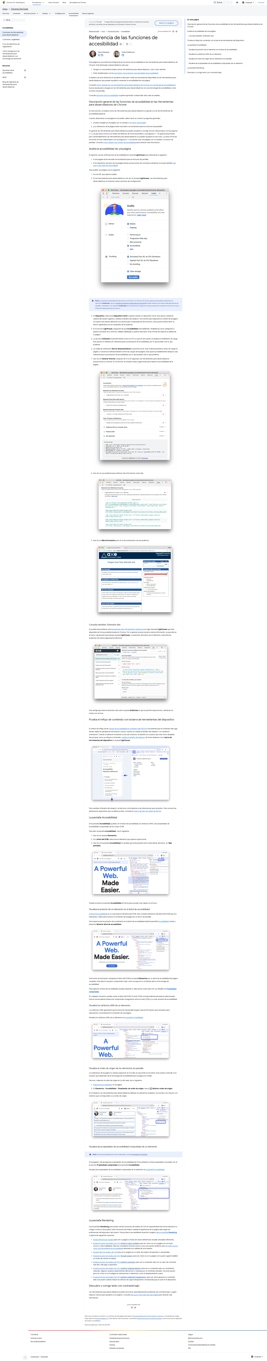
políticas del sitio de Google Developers (149, 1318)
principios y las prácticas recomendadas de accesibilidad (136, 73)
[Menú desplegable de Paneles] (50, 13)
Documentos (36, 2)
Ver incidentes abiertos (38, 1341)
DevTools (6, 13)
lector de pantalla (138, 123)
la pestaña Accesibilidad (134, 1018)
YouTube (191, 1341)
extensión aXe (118, 629)
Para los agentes (88, 13)
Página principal (94, 31)
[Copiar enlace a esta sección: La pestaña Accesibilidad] (119, 817)
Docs (5, 9)
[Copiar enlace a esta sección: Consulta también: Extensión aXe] (122, 625)
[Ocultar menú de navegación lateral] (25, 1357)
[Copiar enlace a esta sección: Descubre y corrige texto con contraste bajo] (141, 1286)
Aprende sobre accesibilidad (107, 95)
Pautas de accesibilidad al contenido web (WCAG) (128, 729)
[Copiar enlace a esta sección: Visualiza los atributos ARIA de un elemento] (132, 1005)
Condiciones (35, 1356)
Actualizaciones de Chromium (119, 1338)
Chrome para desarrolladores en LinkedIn (201, 1345)
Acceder (261, 2)
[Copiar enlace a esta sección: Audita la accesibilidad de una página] (133, 149)
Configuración (60, 13)
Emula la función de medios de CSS (116, 1243)
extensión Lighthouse (135, 629)
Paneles (45, 13)
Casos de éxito (53, 2)
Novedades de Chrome (78, 2)
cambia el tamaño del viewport (133, 737)
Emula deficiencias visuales (103, 1240)
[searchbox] (14, 20)
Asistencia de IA (30, 13)
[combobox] (223, 2)
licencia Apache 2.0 (102, 1318)
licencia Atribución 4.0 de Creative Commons (148, 1316)
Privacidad (44, 1356)
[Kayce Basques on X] (99, 56)
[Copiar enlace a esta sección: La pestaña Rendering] (116, 1220)
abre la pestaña (166, 1232)
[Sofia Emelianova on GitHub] (123, 56)
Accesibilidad (73, 13)
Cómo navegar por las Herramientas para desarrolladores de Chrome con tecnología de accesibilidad (135, 85)
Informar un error (36, 1338)
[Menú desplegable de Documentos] (43, 2)
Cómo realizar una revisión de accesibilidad (119, 143)
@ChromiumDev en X (195, 1338)
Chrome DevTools (19, 9)
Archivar (112, 1345)
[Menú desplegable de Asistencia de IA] (38, 13)
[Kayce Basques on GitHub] (102, 56)
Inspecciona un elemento (102, 1085)
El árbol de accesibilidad (98, 914)
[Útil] (173, 31)
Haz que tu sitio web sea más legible (144, 1295)
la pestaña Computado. (140, 1154)
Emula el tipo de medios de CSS (105, 1252)
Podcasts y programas (116, 1348)
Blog (64, 2)
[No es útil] (176, 31)
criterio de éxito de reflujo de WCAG (147, 811)
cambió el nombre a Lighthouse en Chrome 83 (131, 303)
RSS (189, 1348)
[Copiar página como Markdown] (127, 44)
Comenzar (16, 13)
